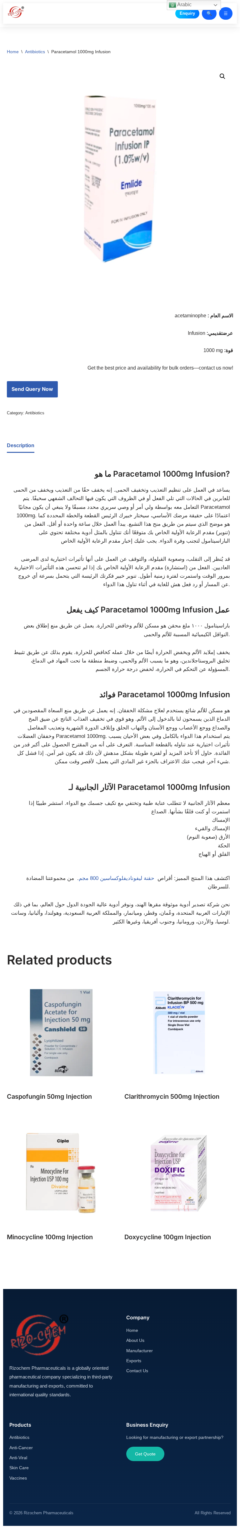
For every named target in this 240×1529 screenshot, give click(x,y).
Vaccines (18, 1477)
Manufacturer (139, 1350)
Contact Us (137, 1370)
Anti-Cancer (21, 1447)
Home (13, 51)
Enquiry (187, 13)
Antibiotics (35, 51)
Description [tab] (20, 445)
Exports (133, 1360)
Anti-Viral (18, 1457)
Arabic (184, 4)
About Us (135, 1340)
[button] (222, 76)
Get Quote (145, 1453)
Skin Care (19, 1467)
